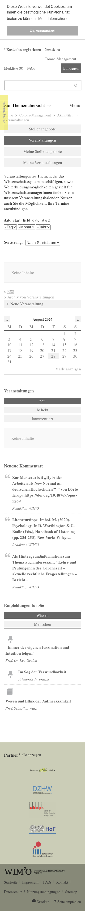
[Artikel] (10, 639)
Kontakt (62, 882)
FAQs (31, 68)
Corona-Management (60, 58)
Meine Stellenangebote (42, 151)
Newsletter (52, 49)
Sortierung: (13, 242)
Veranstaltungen (42, 140)
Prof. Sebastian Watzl (21, 708)
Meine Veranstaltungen (42, 162)
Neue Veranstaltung (26, 304)
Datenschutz (13, 891)
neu (42, 401)
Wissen (55, 615)
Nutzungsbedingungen (43, 891)
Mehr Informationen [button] (54, 19)
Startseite (10, 882)
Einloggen (71, 68)
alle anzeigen (70, 369)
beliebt (42, 410)
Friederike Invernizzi (33, 678)
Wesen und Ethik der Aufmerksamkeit (38, 701)
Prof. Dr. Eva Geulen (21, 660)
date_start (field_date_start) (27, 220)
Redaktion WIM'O (25, 508)
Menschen (42, 624)
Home (8, 115)
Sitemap (71, 891)
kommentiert (42, 418)
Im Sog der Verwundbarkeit (42, 672)
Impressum (30, 882)
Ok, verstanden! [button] (42, 31)
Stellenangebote (42, 129)
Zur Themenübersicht (24, 105)
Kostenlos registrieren (23, 49)
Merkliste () (13, 68)
